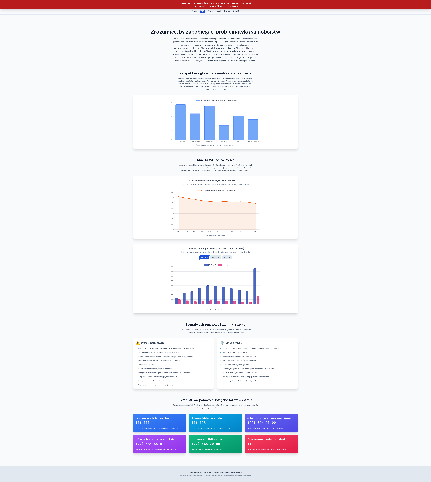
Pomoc (227, 11)
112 (250, 444)
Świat (202, 11)
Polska (210, 11)
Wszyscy (204, 257)
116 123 (209, 6)
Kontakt (235, 11)
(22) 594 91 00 (261, 423)
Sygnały (219, 11)
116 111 (222, 6)
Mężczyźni (216, 257)
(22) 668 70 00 (206, 444)
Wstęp (194, 11)
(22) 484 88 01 (150, 444)
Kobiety (227, 257)
